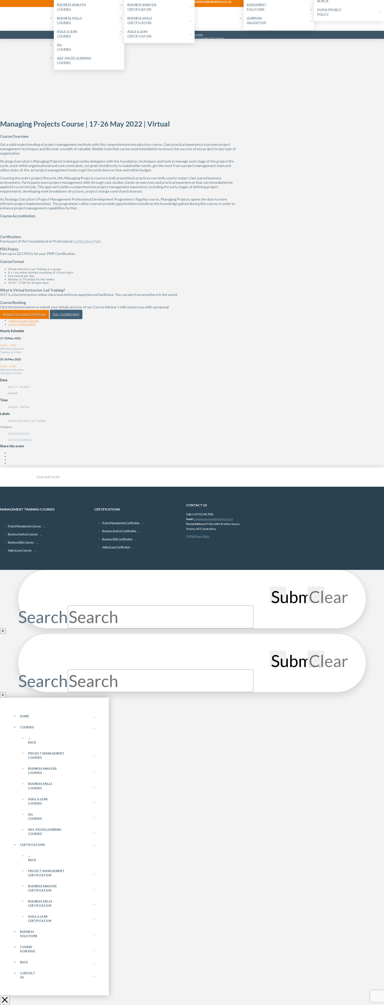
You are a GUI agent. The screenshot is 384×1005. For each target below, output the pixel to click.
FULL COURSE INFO (66, 314)
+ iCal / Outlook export (22, 324)
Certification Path (87, 241)
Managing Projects (19, 433)
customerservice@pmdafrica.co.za (213, 519)
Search (43, 617)
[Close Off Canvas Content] (5, 1000)
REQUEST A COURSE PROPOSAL (24, 314)
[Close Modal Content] (3, 631)
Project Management (20, 439)
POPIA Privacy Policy (198, 536)
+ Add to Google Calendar (23, 320)
